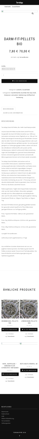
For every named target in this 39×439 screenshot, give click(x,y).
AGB (3, 416)
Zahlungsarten (6, 423)
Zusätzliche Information (13, 113)
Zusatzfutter (16, 7)
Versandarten (6, 421)
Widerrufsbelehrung (8, 418)
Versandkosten (24, 57)
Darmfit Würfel (15, 93)
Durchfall (23, 93)
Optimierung (22, 95)
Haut (31, 93)
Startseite (7, 7)
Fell (28, 93)
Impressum (5, 411)
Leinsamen (14, 95)
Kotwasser (7, 95)
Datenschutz (5, 414)
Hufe (34, 93)
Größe (4, 66)
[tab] (9, 109)
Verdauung (19, 97)
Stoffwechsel (31, 95)
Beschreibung (8, 109)
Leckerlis (19, 90)
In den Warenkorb (20, 81)
